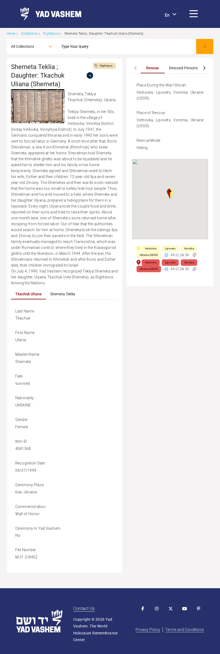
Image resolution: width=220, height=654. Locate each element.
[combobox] (27, 46)
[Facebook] (142, 608)
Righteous (51, 33)
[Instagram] (156, 608)
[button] (194, 13)
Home (11, 33)
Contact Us (84, 608)
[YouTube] (184, 608)
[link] (48, 14)
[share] (90, 75)
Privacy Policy (147, 629)
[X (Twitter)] (170, 608)
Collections (29, 33)
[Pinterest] (198, 608)
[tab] (28, 294)
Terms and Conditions (184, 629)
